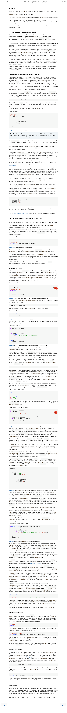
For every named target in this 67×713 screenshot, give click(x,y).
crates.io (55, 590)
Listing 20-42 (11, 541)
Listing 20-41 (11, 490)
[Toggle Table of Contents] (1, 1)
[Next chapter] (63, 704)
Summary (13, 685)
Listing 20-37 (11, 298)
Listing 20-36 (11, 247)
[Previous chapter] (4, 704)
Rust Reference (12, 165)
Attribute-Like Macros (16, 612)
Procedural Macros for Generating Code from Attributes (26, 218)
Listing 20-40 (11, 426)
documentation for (32, 496)
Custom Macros (16, 268)
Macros (12, 8)
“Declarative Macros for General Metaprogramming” (24, 657)
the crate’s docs (35, 563)
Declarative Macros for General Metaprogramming (24, 74)
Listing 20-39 (11, 345)
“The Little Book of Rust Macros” (21, 213)
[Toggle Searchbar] (7, 1)
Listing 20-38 (11, 319)
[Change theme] (4, 1)
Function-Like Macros (15, 649)
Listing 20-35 (11, 130)
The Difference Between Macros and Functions (23, 32)
